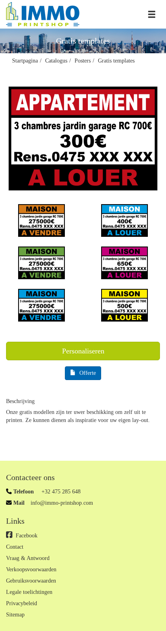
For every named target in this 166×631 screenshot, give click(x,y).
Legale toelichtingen (29, 592)
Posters (83, 61)
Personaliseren (83, 351)
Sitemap (15, 615)
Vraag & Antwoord (28, 558)
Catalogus (56, 61)
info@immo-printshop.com (62, 503)
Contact (14, 547)
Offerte (87, 373)
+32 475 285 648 (60, 492)
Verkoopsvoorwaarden (31, 569)
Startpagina (25, 61)
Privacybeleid (21, 603)
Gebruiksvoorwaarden (31, 581)
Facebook (26, 536)
